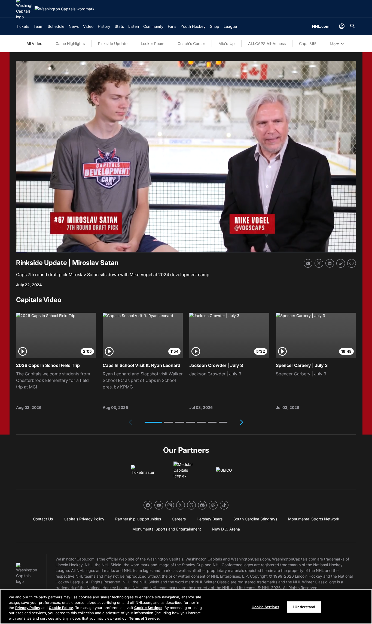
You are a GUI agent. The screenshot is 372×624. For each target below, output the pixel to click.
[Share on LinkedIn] (329, 263)
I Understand (304, 607)
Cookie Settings (148, 607)
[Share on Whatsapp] (308, 263)
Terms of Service (144, 618)
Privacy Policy (27, 607)
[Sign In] (342, 26)
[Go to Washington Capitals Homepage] (64, 9)
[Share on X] (319, 263)
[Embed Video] (351, 263)
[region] (186, 606)
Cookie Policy (61, 607)
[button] (153, 422)
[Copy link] (340, 263)
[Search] (352, 26)
